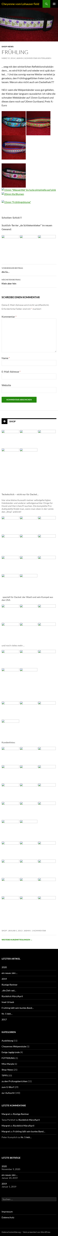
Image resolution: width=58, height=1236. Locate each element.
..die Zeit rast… (9, 990)
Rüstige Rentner (10, 984)
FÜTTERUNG (8, 1058)
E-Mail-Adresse (11, 371)
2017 (4, 1019)
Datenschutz (8, 1217)
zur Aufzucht (8, 1092)
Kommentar (9, 316)
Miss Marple (8, 1063)
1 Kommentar (39, 930)
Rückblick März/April (12, 996)
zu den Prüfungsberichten (14, 1081)
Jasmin (19, 58)
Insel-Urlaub (8, 1002)
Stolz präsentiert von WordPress (36, 1232)
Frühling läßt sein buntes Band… (18, 1007)
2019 (4, 978)
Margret (6, 1114)
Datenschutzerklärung (11, 1232)
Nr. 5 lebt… (7, 1013)
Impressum (7, 1211)
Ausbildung (7, 1040)
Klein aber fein (11, 281)
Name (6, 358)
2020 (4, 967)
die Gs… (12, 270)
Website (6, 385)
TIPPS (5, 1075)
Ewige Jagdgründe (11, 1052)
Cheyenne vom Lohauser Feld (20, 4)
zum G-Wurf (8, 1087)
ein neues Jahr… (9, 973)
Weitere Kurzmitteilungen (17, 939)
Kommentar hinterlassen (37, 58)
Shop (12, 421)
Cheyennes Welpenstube (14, 1046)
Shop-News (8, 46)
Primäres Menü (54, 4)
